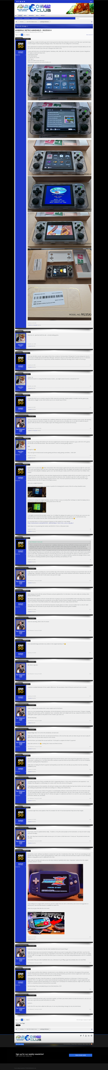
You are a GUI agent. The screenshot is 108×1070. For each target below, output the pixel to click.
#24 (90, 989)
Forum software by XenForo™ (25, 1068)
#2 (90, 343)
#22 (90, 936)
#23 (90, 962)
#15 (90, 696)
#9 (90, 559)
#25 (90, 1009)
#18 (90, 769)
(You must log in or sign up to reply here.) (85, 1019)
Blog (37, 15)
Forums (20, 15)
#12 (90, 630)
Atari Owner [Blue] (20, 1044)
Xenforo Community (54, 1043)
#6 (90, 428)
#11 (90, 609)
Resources (31, 15)
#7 (90, 455)
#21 (90, 840)
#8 (90, 529)
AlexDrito (30, 325)
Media (25, 15)
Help (84, 1044)
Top (89, 1044)
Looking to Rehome (25, 32)
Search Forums (19, 18)
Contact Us (79, 1044)
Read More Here (80, 1055)
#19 (90, 798)
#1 (90, 322)
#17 (90, 746)
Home (86, 1044)
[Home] (16, 21)
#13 (90, 652)
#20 (90, 819)
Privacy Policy (74, 1044)
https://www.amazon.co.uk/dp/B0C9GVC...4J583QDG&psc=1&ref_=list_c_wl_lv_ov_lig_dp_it (50, 523)
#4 (90, 386)
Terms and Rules (35, 18)
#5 (90, 407)
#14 (90, 673)
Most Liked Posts (89, 34)
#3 (90, 365)
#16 (90, 720)
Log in (91, 1)
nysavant (36, 32)
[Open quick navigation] (91, 21)
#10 (90, 580)
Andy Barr (36, 325)
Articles (43, 15)
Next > (27, 34)
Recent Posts (27, 18)
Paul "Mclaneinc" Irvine (20, 430)
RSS (91, 1044)
